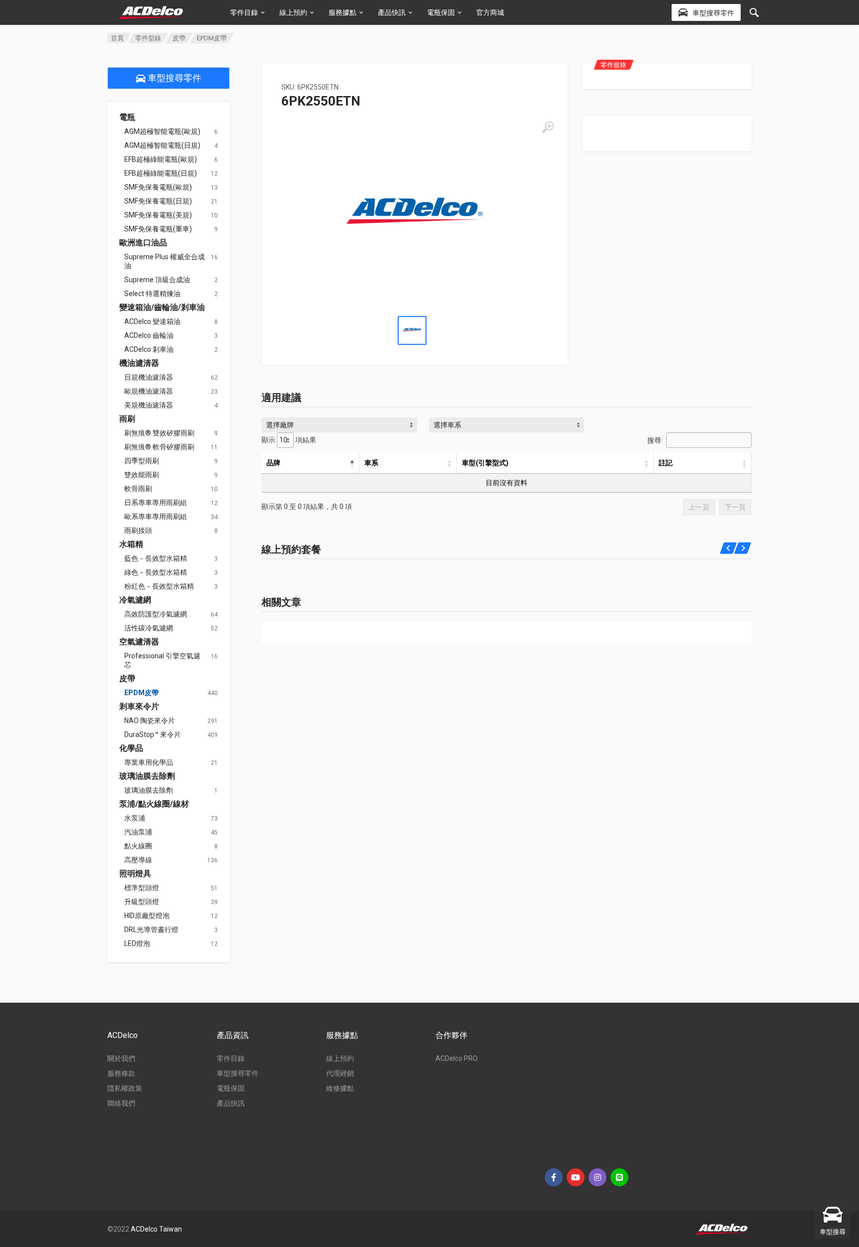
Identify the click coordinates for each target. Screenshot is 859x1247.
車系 (371, 463)
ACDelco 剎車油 (148, 349)
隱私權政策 (124, 1088)
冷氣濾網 (135, 600)
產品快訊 (392, 12)
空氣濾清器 (139, 641)
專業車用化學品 (148, 762)
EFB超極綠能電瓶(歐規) (160, 159)
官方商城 (490, 12)
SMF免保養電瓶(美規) (158, 215)
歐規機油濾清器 (148, 391)
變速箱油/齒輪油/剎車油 (162, 307)
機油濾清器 (139, 363)
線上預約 (293, 12)
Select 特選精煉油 (152, 294)
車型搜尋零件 (173, 78)
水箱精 (131, 544)
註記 (666, 463)
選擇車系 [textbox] (447, 425)
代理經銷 (340, 1073)
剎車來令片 (139, 706)
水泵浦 (134, 818)
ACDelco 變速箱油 (152, 321)
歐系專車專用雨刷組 (155, 516)
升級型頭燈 (141, 902)
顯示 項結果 (288, 440)
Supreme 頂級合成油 (157, 280)
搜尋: (655, 440)
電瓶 (127, 117)
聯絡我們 (121, 1103)
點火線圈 (138, 846)
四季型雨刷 (141, 461)
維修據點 (340, 1088)
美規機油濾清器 (148, 405)
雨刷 (127, 419)
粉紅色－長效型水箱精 (159, 586)
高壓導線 (138, 860)
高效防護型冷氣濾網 (155, 614)
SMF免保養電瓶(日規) (158, 201)
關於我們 (121, 1058)
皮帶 (178, 38)
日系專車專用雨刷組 (155, 503)
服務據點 (342, 12)
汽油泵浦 (138, 832)
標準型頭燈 (141, 888)
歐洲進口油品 (143, 242)
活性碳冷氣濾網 (148, 628)
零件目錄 (244, 12)
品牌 (273, 463)
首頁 (117, 38)
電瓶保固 (441, 12)
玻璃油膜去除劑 (147, 776)
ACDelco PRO (456, 1058)
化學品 (131, 748)
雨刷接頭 (138, 530)
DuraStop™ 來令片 (152, 734)
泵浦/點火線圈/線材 (154, 804)
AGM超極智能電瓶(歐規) (162, 131)
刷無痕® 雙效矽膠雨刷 (159, 433)
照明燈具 (135, 873)
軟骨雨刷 (138, 489)
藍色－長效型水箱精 (155, 558)
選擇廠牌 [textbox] (280, 425)
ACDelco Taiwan (156, 1229)
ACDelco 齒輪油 (148, 335)
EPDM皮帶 (141, 693)
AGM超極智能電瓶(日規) (162, 145)
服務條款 (121, 1073)
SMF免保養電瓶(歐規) (158, 187)
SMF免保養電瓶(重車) (158, 229)
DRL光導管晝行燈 (151, 930)
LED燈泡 (137, 943)
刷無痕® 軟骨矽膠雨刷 (159, 447)
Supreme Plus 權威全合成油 (164, 261)
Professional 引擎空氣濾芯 (162, 660)
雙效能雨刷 (141, 475)
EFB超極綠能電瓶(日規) (160, 173)
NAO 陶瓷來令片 (149, 721)
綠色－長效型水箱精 (155, 572)
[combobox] (339, 424)
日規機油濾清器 (148, 377)
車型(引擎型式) (485, 463)
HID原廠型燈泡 (147, 916)
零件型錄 (148, 38)
